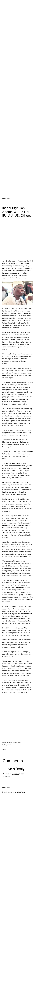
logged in (15, 774)
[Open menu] (32, 198)
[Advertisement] (17, 17)
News (19, 742)
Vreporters (6, 199)
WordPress (21, 792)
